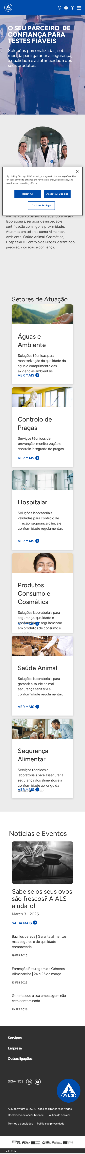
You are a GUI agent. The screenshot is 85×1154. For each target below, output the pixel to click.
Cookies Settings (41, 205)
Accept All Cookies (57, 193)
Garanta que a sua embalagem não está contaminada (39, 998)
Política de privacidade (50, 1123)
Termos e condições (20, 1123)
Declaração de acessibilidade (26, 1115)
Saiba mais (22, 923)
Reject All (27, 193)
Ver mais (26, 375)
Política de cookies (59, 1115)
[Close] (77, 171)
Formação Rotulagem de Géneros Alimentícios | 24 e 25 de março (38, 971)
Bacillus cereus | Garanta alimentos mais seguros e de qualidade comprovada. (39, 941)
